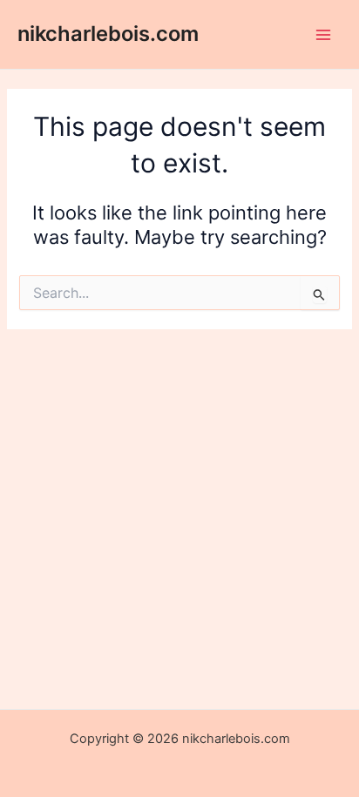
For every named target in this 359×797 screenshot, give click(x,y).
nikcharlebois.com (108, 33)
